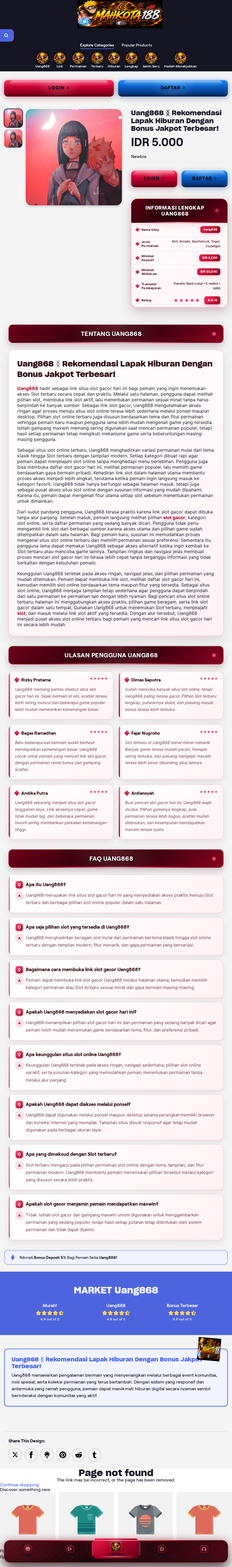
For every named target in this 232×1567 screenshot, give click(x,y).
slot (21, 613)
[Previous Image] (30, 158)
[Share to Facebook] (31, 1454)
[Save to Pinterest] (63, 1454)
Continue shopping (19, 1484)
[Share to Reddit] (78, 1454)
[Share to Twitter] (15, 1454)
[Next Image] (117, 158)
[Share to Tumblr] (94, 1454)
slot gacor (174, 517)
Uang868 (27, 388)
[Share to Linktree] (47, 1454)
